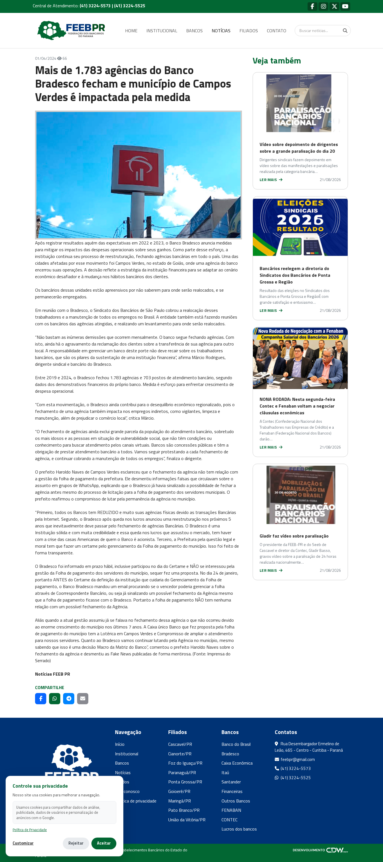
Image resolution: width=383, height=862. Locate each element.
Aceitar (104, 843)
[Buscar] (345, 30)
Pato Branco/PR (184, 810)
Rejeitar (76, 843)
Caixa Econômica (237, 763)
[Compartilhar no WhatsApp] (54, 698)
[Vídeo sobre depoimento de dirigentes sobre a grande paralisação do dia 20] (300, 103)
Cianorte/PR (180, 753)
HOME (131, 30)
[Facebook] (312, 6)
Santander (231, 781)
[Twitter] (334, 6)
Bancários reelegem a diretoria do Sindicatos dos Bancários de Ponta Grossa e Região (295, 275)
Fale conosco (127, 791)
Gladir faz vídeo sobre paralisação (294, 535)
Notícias (123, 772)
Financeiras (232, 791)
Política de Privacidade (30, 830)
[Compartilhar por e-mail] (82, 698)
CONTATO (276, 30)
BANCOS (194, 30)
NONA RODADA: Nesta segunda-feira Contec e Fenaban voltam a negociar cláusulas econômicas (297, 406)
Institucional (126, 753)
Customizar (23, 843)
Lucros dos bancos (239, 829)
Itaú (225, 772)
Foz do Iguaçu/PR (185, 763)
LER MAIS (269, 179)
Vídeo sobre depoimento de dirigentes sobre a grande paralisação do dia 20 (299, 147)
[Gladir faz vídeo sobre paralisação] (300, 495)
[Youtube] (345, 6)
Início (119, 744)
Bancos (122, 763)
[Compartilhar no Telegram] (68, 698)
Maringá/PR (179, 800)
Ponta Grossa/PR (185, 781)
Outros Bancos (236, 800)
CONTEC (229, 819)
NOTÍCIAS (221, 30)
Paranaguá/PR (182, 772)
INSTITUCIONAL (161, 30)
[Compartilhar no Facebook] (40, 698)
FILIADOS (248, 30)
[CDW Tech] (320, 850)
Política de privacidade (135, 800)
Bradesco (230, 753)
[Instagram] (323, 6)
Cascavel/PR (180, 744)
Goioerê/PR (179, 791)
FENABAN (231, 810)
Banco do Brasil (236, 744)
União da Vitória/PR (187, 819)
